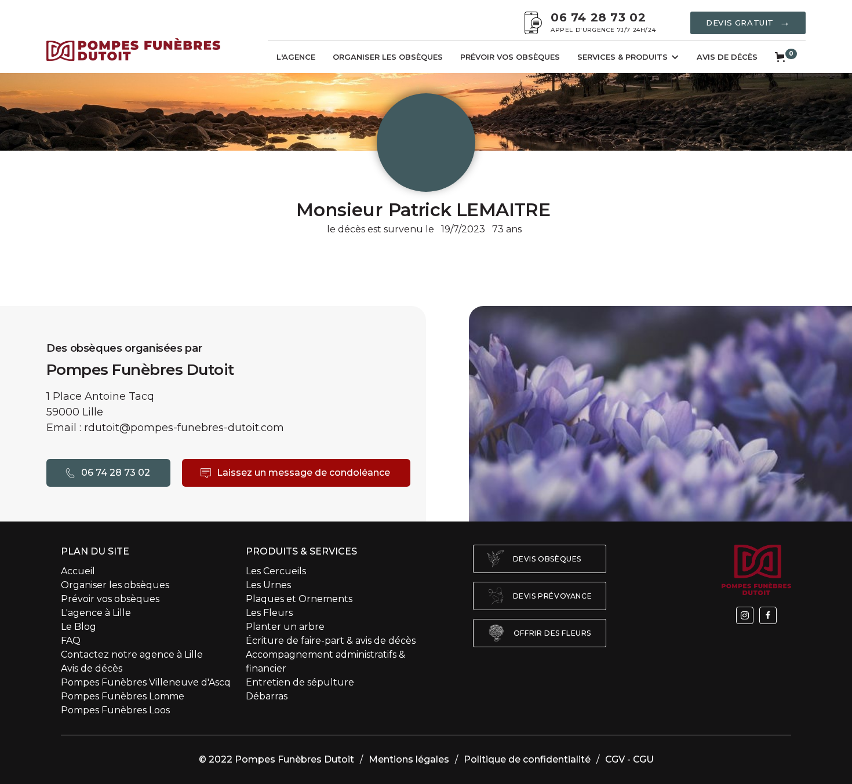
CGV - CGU (629, 759)
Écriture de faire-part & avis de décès (331, 640)
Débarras (266, 696)
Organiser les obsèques (115, 584)
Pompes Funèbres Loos (115, 710)
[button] (628, 57)
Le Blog (78, 626)
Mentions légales (409, 759)
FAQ (71, 640)
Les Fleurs (269, 612)
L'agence (295, 56)
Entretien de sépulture (300, 682)
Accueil (78, 571)
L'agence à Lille (96, 612)
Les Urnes (268, 584)
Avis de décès (91, 668)
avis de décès (727, 56)
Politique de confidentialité (527, 759)
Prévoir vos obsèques (110, 598)
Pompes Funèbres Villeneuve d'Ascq (146, 682)
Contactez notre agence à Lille (132, 654)
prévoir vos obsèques (510, 56)
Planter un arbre (285, 626)
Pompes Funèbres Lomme (122, 696)
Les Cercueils (276, 571)
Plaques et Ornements (300, 598)
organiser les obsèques (388, 56)
